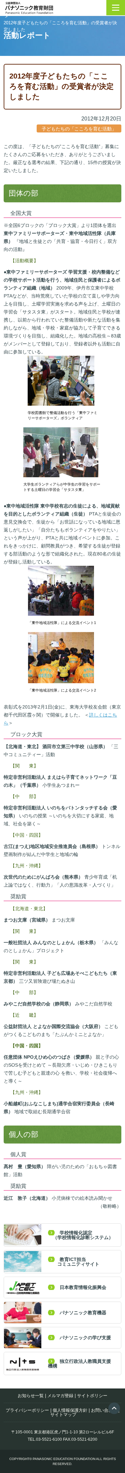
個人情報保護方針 (70, 1410)
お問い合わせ (104, 1410)
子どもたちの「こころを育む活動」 (79, 128)
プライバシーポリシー (27, 1410)
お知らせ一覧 (31, 1395)
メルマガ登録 (60, 1395)
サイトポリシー (92, 1395)
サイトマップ (63, 1414)
